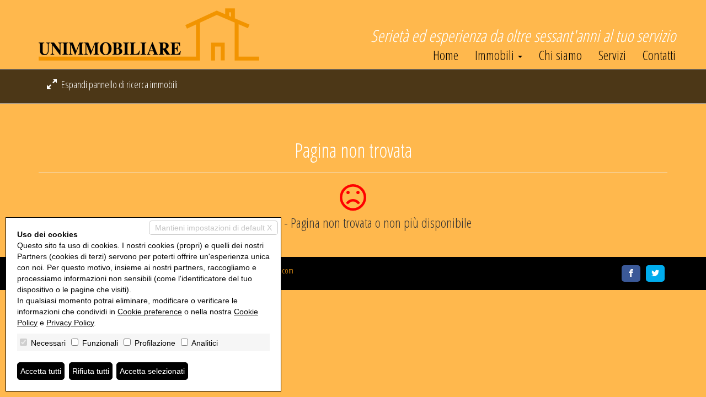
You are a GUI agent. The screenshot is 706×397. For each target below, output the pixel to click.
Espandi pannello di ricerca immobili (119, 84)
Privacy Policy (70, 322)
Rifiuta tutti (90, 371)
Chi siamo (560, 55)
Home (445, 55)
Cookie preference (149, 311)
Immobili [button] (496, 55)
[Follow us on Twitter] (655, 273)
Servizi (612, 55)
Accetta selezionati (152, 371)
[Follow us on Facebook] (631, 273)
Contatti (659, 55)
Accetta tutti (40, 371)
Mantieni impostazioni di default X (213, 227)
